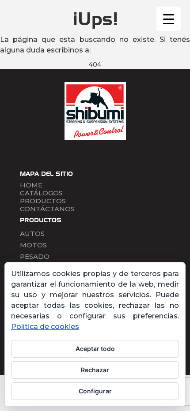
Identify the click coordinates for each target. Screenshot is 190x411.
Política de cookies (45, 326)
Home (31, 185)
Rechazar (95, 370)
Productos (43, 201)
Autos (32, 233)
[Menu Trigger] (168, 19)
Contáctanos (47, 209)
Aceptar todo (95, 348)
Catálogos (41, 193)
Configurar (95, 391)
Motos (33, 245)
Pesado (34, 256)
